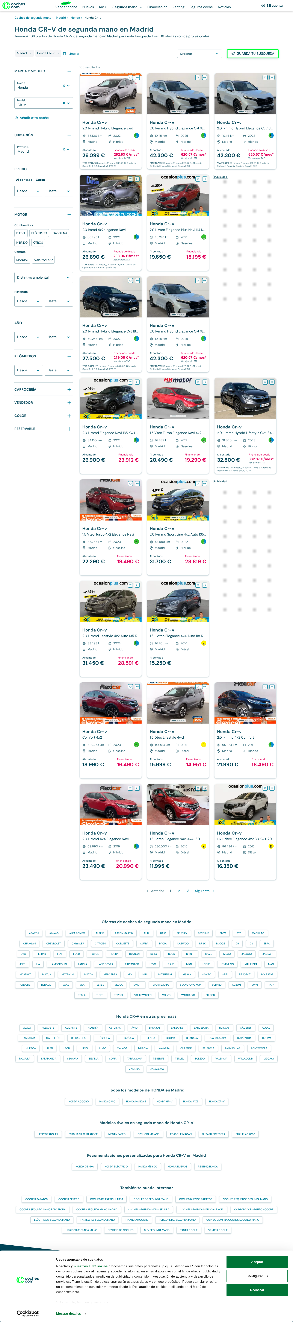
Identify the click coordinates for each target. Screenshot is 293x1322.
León (66, 1048)
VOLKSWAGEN (142, 995)
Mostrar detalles (68, 1313)
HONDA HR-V (164, 1101)
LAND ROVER (105, 964)
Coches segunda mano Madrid (96, 1209)
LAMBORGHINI (59, 964)
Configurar (254, 1276)
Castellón (53, 1038)
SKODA (119, 985)
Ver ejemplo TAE (122, 158)
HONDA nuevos (177, 1166)
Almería (93, 1027)
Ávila (134, 1027)
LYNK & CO (227, 964)
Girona (170, 1038)
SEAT (83, 985)
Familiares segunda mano (97, 1220)
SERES (100, 985)
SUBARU (217, 985)
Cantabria (28, 1038)
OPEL (225, 974)
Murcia (143, 1048)
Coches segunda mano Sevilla (148, 1209)
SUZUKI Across (245, 1134)
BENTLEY (182, 933)
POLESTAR (267, 974)
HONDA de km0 (85, 1166)
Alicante (71, 1027)
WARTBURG (188, 995)
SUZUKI (236, 985)
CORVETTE (122, 943)
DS (251, 943)
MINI (145, 974)
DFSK (202, 943)
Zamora (134, 1069)
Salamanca (48, 1058)
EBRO (267, 943)
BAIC (163, 933)
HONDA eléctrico (116, 1166)
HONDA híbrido (147, 1166)
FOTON (95, 954)
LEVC (153, 964)
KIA (38, 964)
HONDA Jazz (190, 1101)
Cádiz (266, 1027)
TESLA (82, 995)
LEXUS (170, 964)
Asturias (115, 1027)
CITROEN (100, 943)
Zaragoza (157, 1069)
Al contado (24, 180)
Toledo (200, 1058)
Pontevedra (259, 1048)
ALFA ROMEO (77, 933)
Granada (192, 1038)
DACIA (163, 943)
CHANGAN (29, 943)
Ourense (186, 1048)
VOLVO (166, 995)
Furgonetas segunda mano (177, 1220)
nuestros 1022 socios (91, 1266)
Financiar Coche (136, 1220)
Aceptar (257, 1262)
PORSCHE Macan (181, 1134)
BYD (239, 933)
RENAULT (46, 985)
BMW (223, 933)
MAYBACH (68, 974)
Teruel (179, 1058)
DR (237, 943)
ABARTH (34, 933)
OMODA (206, 974)
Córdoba (104, 1038)
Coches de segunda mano (151, 1199)
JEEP (22, 964)
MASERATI (26, 974)
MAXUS (46, 974)
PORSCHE (24, 985)
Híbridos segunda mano (81, 1230)
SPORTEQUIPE (161, 985)
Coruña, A (127, 1038)
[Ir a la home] (13, 5)
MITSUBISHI (165, 974)
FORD (76, 954)
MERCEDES (110, 974)
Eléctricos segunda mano (52, 1220)
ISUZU (208, 954)
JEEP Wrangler (48, 1134)
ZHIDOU (210, 995)
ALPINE (100, 933)
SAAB (66, 985)
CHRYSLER (78, 943)
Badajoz (154, 1027)
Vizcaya (269, 1058)
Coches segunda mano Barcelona (43, 1209)
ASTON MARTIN (124, 933)
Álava (27, 1027)
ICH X (153, 954)
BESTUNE (203, 933)
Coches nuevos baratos (195, 1199)
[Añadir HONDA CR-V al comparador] (137, 77)
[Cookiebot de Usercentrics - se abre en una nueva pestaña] (28, 1313)
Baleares (177, 1027)
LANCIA (82, 964)
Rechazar (257, 1290)
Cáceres (246, 1027)
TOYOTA (119, 995)
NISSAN (187, 974)
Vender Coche (218, 1230)
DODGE (220, 943)
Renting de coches (120, 1230)
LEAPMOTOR (131, 964)
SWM (255, 985)
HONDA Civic (107, 1101)
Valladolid (245, 1058)
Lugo (102, 1048)
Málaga (122, 1048)
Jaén (50, 1048)
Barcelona (201, 1027)
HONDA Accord (79, 1101)
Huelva (266, 1038)
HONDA (114, 954)
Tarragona (134, 1058)
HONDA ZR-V (217, 1101)
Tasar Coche (189, 1230)
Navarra (164, 1048)
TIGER (99, 995)
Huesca (31, 1048)
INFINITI (190, 954)
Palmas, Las (232, 1048)
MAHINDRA (251, 964)
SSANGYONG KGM (190, 985)
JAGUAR (267, 954)
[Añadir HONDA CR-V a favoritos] (130, 77)
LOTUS (206, 964)
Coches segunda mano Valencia (202, 1209)
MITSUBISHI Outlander (83, 1134)
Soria (112, 1058)
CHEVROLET (53, 943)
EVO (23, 954)
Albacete (48, 1027)
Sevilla (93, 1058)
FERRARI (42, 954)
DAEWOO (183, 943)
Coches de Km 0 (68, 1199)
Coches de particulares (106, 1199)
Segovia (72, 1058)
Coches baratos (36, 1199)
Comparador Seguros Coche (253, 1209)
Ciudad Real (79, 1038)
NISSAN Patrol (117, 1134)
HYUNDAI (134, 954)
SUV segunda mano (156, 1230)
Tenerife (158, 1058)
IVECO (227, 954)
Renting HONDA (208, 1166)
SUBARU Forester (213, 1134)
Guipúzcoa (244, 1038)
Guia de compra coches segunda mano (232, 1220)
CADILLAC (258, 933)
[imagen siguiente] (138, 93)
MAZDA (88, 974)
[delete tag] (30, 53)
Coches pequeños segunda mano (245, 1199)
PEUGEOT (245, 974)
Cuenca (150, 1038)
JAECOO (247, 954)
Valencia (221, 1058)
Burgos (224, 1027)
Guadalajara (217, 1038)
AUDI (147, 933)
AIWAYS (54, 933)
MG (130, 974)
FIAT (59, 954)
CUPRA (144, 943)
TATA (271, 985)
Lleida (85, 1048)
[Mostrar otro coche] (110, 111)
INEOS (171, 954)
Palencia (208, 1048)
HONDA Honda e (136, 1101)
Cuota (40, 180)
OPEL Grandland (148, 1134)
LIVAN (188, 964)
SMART (137, 985)
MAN (271, 964)
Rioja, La (24, 1058)
